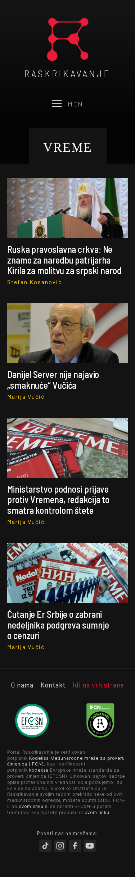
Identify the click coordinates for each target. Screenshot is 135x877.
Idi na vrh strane (98, 684)
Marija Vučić (26, 396)
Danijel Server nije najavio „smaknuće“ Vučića (53, 379)
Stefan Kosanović (34, 281)
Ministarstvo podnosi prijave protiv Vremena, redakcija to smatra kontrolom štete (58, 499)
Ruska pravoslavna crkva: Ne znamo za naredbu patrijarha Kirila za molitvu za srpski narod (64, 259)
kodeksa (39, 770)
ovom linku (31, 806)
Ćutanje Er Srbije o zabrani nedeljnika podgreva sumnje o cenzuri (58, 624)
